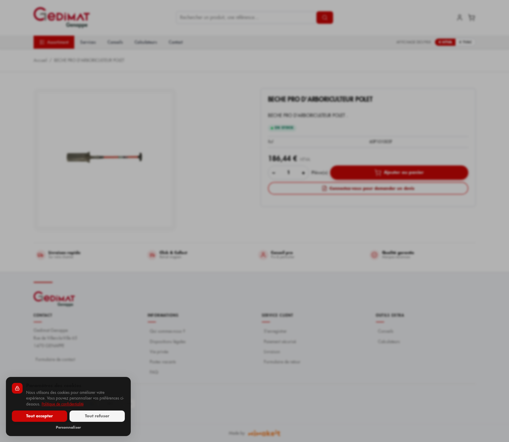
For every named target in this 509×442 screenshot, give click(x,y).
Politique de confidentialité (62, 404)
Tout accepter (39, 416)
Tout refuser (97, 416)
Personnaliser (68, 427)
